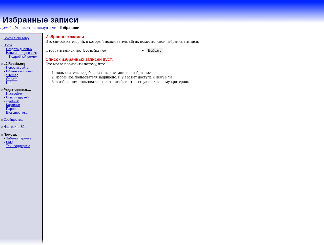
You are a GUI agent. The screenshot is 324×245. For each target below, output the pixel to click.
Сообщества (13, 119)
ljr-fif (9, 83)
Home (8, 45)
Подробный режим (23, 56)
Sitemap (12, 75)
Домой (6, 27)
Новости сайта (17, 67)
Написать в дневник (21, 53)
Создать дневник (19, 49)
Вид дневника (16, 112)
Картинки (13, 105)
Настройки (14, 93)
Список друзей (17, 97)
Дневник (12, 101)
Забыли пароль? (18, 138)
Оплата (11, 79)
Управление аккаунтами (35, 27)
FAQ (9, 142)
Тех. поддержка (18, 146)
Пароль (11, 109)
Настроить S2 (14, 127)
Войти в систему (16, 38)
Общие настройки (19, 71)
